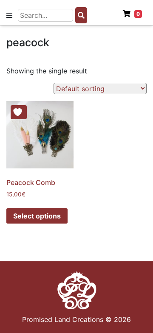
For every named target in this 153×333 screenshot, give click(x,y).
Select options (37, 216)
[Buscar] (81, 15)
